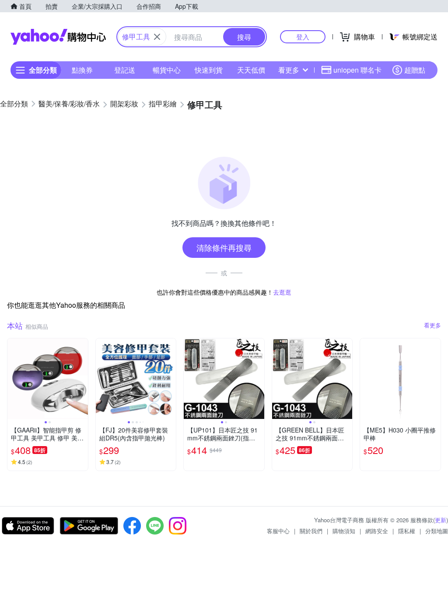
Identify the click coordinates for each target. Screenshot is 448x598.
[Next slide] (82, 379)
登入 (302, 36)
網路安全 (376, 531)
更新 (440, 520)
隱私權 (406, 531)
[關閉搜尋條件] (157, 37)
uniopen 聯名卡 (357, 70)
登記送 (124, 70)
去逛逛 (282, 292)
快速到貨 (209, 70)
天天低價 (251, 70)
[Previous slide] (13, 379)
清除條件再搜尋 (224, 247)
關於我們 (311, 531)
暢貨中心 (167, 70)
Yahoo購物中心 (58, 36)
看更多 (288, 70)
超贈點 (414, 70)
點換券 (82, 70)
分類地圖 (436, 531)
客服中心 (278, 531)
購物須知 (343, 531)
